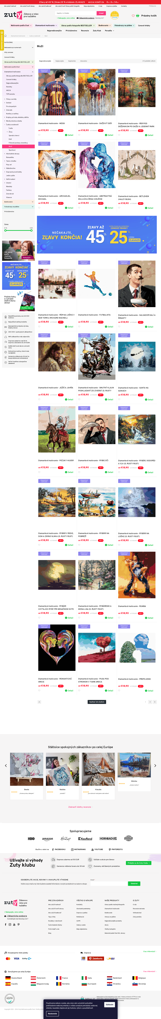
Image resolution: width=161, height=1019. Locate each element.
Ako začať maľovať (10, 6)
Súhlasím (109, 1005)
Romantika (10, 157)
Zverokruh (10, 194)
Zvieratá (9, 110)
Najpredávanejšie (12, 83)
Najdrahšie (72, 61)
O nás (100, 6)
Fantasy (9, 190)
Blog (49, 933)
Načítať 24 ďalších (96, 702)
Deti (10, 139)
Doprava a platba (111, 6)
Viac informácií (149, 951)
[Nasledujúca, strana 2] (150, 702)
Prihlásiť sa (134, 883)
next (154, 765)
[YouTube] (14, 924)
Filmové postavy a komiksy (18, 143)
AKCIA (8, 90)
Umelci (8, 183)
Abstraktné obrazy (12, 154)
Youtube (98, 849)
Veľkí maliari (10, 179)
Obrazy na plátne (110, 917)
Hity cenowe (8, 52)
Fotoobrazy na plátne (11, 207)
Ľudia (11, 128)
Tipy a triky (51, 917)
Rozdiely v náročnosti (55, 921)
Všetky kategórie (110, 929)
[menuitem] (21, 25)
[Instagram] (10, 924)
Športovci (12, 150)
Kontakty (124, 6)
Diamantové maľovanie (12, 72)
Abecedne (83, 61)
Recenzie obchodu (139, 909)
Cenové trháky (9, 57)
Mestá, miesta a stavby (14, 121)
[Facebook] (5, 924)
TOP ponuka (10, 94)
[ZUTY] (18, 903)
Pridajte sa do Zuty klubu (138, 863)
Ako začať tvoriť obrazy (27, 6)
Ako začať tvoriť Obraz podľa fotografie (67, 6)
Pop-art (9, 165)
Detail (70, 135)
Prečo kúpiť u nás (53, 929)
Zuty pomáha (137, 917)
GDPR (78, 921)
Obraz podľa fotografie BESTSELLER (17, 62)
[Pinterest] (18, 924)
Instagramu (80, 849)
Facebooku (60, 849)
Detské (8, 103)
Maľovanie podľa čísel (12, 67)
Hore (39, 702)
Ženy (10, 132)
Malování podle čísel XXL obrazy (115, 933)
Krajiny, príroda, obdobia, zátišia (17, 117)
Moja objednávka (89, 6)
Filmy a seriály (11, 99)
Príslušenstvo (9, 211)
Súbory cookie (81, 925)
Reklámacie (80, 917)
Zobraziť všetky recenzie (79, 807)
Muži (10, 146)
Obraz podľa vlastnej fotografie (114, 904)
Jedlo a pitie (10, 176)
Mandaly (9, 186)
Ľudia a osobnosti (12, 125)
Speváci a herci (14, 135)
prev (6, 765)
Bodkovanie (8, 202)
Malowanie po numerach (12, 47)
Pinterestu (117, 849)
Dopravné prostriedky (14, 172)
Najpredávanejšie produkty (113, 921)
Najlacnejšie (60, 61)
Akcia (106, 925)
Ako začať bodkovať (45, 6)
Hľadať (101, 13)
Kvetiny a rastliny (12, 114)
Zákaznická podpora (86, 18)
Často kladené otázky (55, 925)
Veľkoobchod (137, 913)
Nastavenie (52, 1014)
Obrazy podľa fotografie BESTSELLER (19, 76)
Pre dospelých (11, 106)
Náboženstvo (10, 168)
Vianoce (9, 197)
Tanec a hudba (11, 161)
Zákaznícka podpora (17, 916)
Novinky (9, 87)
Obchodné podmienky (83, 909)
